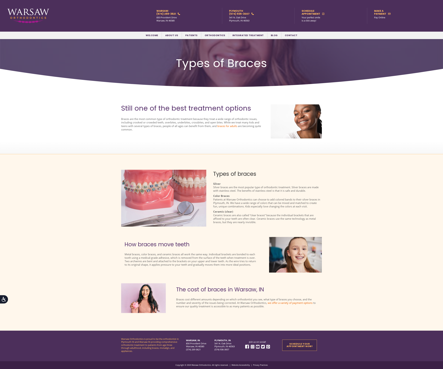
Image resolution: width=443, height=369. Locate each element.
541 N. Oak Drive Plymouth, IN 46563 (239, 19)
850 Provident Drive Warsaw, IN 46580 (166, 19)
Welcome (152, 35)
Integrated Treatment (248, 35)
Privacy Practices (260, 365)
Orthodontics (215, 35)
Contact (291, 35)
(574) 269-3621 (193, 349)
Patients (191, 35)
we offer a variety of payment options (290, 303)
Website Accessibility (241, 365)
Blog (274, 35)
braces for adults (227, 126)
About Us (171, 35)
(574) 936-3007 (221, 349)
